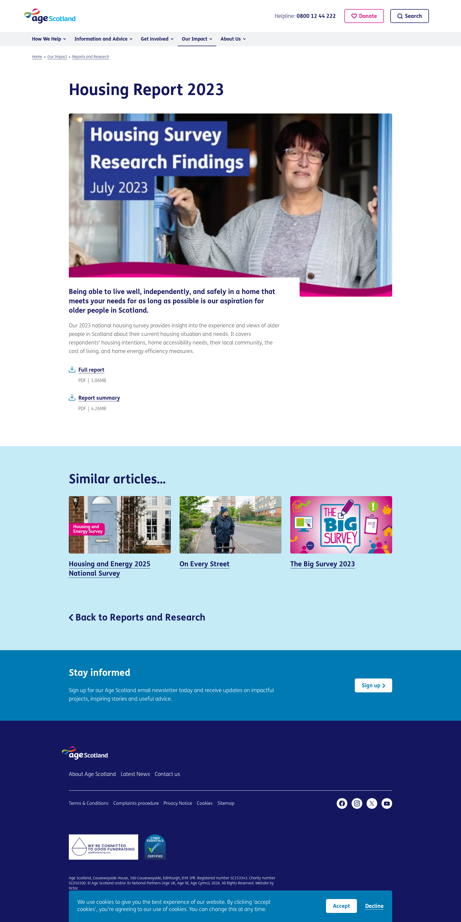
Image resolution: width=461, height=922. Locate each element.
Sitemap (226, 803)
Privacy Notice (178, 803)
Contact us (167, 774)
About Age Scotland (92, 774)
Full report (175, 375)
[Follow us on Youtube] (386, 803)
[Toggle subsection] (64, 39)
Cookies (205, 803)
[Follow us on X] (372, 803)
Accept (341, 906)
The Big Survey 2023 (341, 535)
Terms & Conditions (89, 803)
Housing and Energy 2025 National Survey (120, 540)
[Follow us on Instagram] (357, 803)
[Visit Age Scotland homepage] (49, 16)
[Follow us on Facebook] (342, 803)
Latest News (135, 774)
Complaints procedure (136, 803)
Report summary (175, 403)
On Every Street (230, 535)
